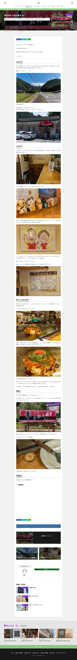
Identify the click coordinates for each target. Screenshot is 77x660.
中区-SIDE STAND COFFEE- (27, 640)
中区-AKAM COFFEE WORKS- (10, 640)
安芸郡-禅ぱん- (33, 587)
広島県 (41, 18)
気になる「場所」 (60, 6)
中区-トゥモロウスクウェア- (36, 604)
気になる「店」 (29, 6)
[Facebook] (19, 39)
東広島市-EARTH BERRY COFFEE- (63, 640)
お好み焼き (28, 18)
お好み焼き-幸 (32, 18)
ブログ (17, 6)
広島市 (39, 18)
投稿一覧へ (46, 569)
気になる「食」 (44, 6)
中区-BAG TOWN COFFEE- (44, 640)
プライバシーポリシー (61, 652)
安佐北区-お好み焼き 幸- (20, 31)
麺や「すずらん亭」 (34, 596)
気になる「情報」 (52, 6)
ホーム (13, 6)
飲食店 (44, 18)
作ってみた (22, 6)
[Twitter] (24, 39)
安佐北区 (36, 18)
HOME (6, 31)
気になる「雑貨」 (36, 6)
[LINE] (29, 39)
